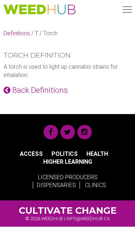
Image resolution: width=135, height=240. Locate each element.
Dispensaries (56, 185)
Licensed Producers (68, 177)
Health (97, 153)
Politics (64, 153)
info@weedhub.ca (88, 218)
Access (31, 153)
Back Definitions (39, 90)
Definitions (17, 33)
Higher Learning (67, 161)
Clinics (95, 185)
